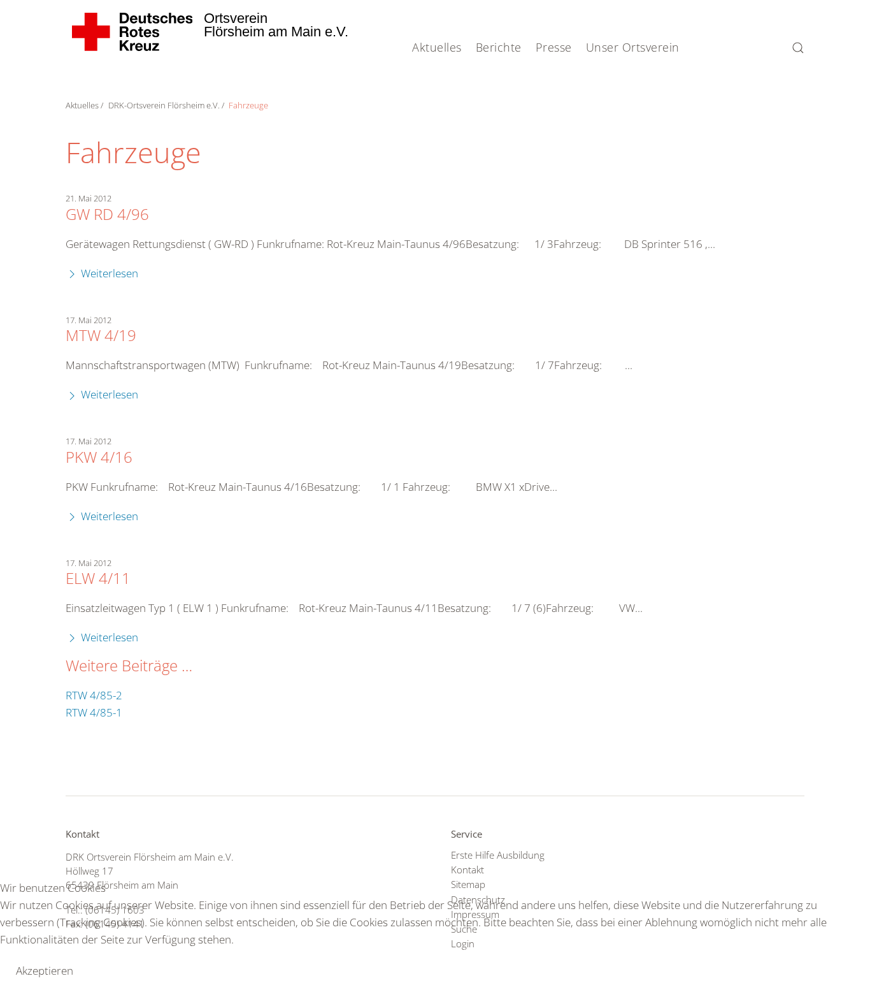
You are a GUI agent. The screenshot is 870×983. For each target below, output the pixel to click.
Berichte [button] (499, 47)
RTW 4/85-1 (94, 712)
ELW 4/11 (98, 578)
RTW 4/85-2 (94, 695)
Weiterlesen (108, 273)
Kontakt (467, 869)
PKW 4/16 (99, 457)
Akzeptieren (44, 970)
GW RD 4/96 (107, 214)
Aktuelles (437, 47)
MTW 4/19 (101, 335)
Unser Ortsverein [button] (633, 47)
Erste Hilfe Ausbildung (498, 854)
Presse (554, 47)
